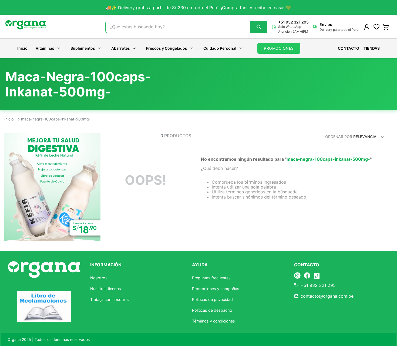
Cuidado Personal (219, 48)
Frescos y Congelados (166, 48)
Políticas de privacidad (212, 299)
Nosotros (98, 278)
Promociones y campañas (215, 288)
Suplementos (82, 48)
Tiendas (372, 48)
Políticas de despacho (212, 310)
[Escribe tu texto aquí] (297, 276)
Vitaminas (45, 48)
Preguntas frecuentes (211, 278)
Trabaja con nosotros (109, 299)
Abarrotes (120, 48)
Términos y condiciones (213, 321)
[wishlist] (376, 26)
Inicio (22, 48)
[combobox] (186, 27)
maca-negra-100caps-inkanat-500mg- (55, 119)
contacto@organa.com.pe (327, 296)
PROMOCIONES (279, 48)
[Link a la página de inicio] (9, 119)
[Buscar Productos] (259, 27)
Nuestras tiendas (105, 288)
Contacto (348, 48)
